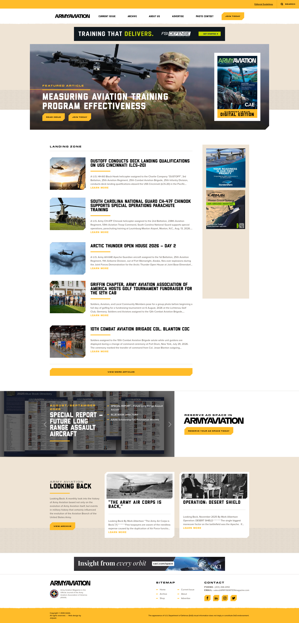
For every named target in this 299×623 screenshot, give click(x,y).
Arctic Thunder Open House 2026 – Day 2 (133, 246)
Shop (162, 598)
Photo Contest (205, 16)
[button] (168, 424)
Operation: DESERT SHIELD (212, 502)
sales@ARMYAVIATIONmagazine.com (231, 590)
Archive (132, 16)
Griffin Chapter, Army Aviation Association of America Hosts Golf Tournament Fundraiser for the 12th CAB (141, 289)
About (184, 594)
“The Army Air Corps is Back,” (134, 504)
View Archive (62, 526)
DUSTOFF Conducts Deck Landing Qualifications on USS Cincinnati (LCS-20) (140, 163)
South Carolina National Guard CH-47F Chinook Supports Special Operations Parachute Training (140, 206)
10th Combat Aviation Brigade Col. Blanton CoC (140, 329)
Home (163, 589)
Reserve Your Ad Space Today (209, 431)
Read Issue (53, 117)
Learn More (99, 187)
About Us (154, 16)
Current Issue (107, 16)
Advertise (178, 16)
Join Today (232, 16)
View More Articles (121, 372)
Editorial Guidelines (263, 4)
